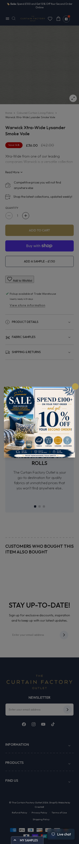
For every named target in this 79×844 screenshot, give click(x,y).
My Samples (29, 840)
